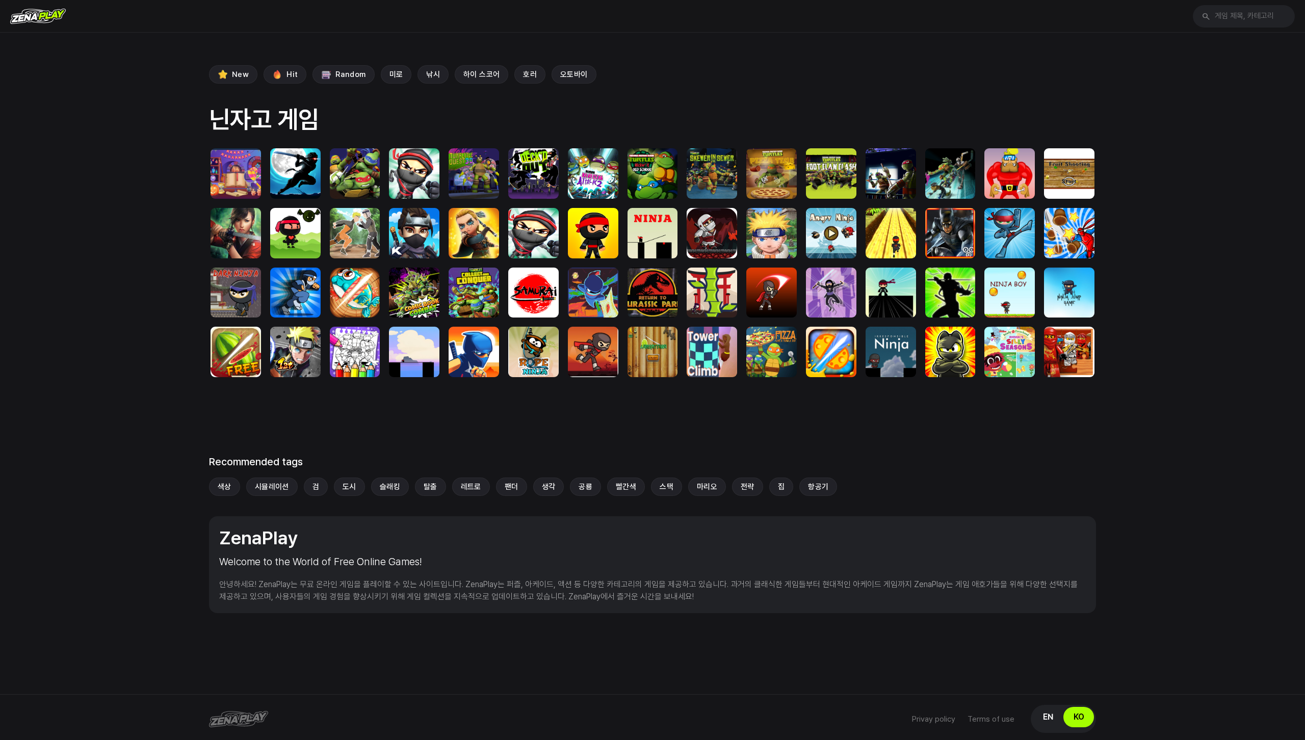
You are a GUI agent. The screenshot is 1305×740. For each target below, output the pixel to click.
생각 (549, 486)
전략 (747, 486)
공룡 (585, 486)
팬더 (511, 486)
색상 (224, 486)
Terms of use (991, 719)
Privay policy (933, 719)
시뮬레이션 (272, 486)
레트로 (471, 486)
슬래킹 (390, 486)
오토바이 (574, 74)
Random (350, 74)
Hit (292, 74)
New (240, 74)
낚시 (433, 74)
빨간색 (626, 486)
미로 (396, 74)
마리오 (707, 486)
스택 (666, 486)
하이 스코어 (481, 74)
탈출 (430, 486)
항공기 (818, 486)
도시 (349, 486)
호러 (530, 74)
